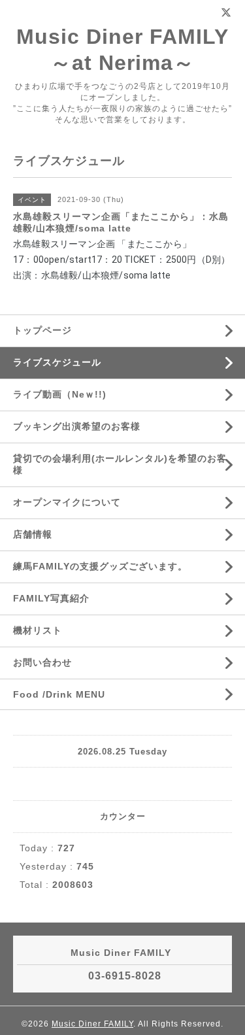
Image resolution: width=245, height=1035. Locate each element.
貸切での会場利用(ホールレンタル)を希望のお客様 (120, 464)
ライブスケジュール (57, 362)
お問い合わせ (42, 662)
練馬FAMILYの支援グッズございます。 (100, 566)
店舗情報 (32, 534)
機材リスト (37, 630)
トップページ (42, 330)
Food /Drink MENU (59, 694)
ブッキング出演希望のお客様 (76, 426)
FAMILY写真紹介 (51, 598)
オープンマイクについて (67, 502)
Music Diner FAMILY (92, 1023)
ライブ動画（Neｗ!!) (59, 394)
